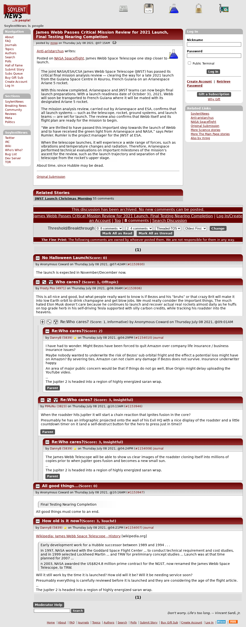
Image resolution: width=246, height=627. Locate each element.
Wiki (8, 146)
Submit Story (14, 69)
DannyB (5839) (61, 337)
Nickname (195, 40)
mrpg (54, 43)
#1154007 (133, 527)
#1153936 (133, 288)
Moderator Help (48, 605)
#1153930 (135, 264)
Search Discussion (169, 220)
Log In (9, 85)
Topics (9, 49)
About (9, 37)
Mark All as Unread (155, 233)
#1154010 (143, 337)
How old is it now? (61, 521)
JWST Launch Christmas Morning (63, 198)
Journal (158, 337)
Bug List (11, 154)
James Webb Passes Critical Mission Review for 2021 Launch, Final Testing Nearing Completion (102, 34)
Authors (10, 53)
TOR (8, 162)
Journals (11, 45)
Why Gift (214, 99)
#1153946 (133, 406)
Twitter (10, 138)
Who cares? (67, 282)
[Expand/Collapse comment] (38, 258)
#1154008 (143, 448)
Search (10, 57)
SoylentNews (17, 13)
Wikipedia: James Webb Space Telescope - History (78, 536)
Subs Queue (14, 73)
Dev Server (13, 158)
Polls (8, 61)
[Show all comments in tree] (51, 282)
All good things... (60, 486)
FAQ (8, 41)
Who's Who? (14, 150)
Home (51, 622)
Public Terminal (203, 63)
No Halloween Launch (65, 257)
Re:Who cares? (74, 321)
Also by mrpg (200, 138)
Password (195, 51)
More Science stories (205, 130)
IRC (7, 142)
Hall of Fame (14, 65)
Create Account (16, 81)
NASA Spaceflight (203, 122)
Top (117, 220)
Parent (52, 388)
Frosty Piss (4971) (53, 288)
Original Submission (205, 126)
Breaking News (15, 105)
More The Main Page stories (210, 134)
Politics (10, 122)
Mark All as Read (117, 233)
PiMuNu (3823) (56, 406)
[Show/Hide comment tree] (44, 282)
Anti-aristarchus (202, 117)
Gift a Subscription (214, 94)
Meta (8, 118)
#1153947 (135, 492)
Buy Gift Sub (14, 77)
